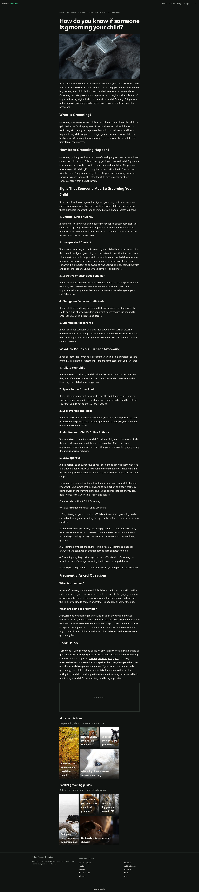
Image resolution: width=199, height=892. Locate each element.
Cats (195, 3)
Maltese (127, 873)
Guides (172, 3)
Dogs (179, 3)
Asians (73, 12)
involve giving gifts (99, 598)
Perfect (10, 3)
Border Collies (84, 873)
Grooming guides (85, 863)
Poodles (82, 866)
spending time (126, 264)
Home (164, 3)
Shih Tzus (128, 869)
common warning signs (71, 206)
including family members (97, 518)
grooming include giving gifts (103, 658)
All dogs (82, 876)
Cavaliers (127, 863)
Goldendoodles (130, 866)
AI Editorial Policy (99, 889)
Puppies (187, 3)
